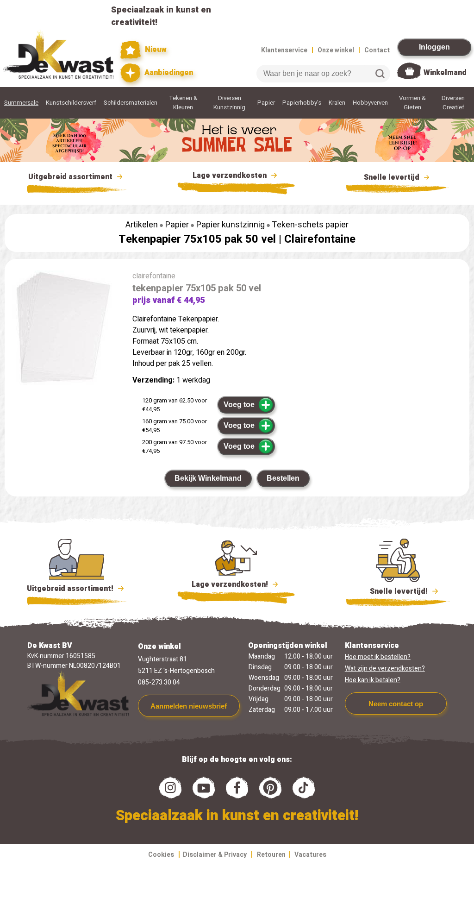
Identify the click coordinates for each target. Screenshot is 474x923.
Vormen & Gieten (412, 103)
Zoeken (380, 73)
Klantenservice (284, 50)
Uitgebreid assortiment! (71, 588)
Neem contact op (395, 704)
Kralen (337, 102)
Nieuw (154, 49)
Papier (266, 102)
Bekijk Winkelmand (208, 478)
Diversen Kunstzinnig (229, 103)
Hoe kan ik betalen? (372, 680)
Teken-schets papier (310, 225)
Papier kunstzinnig (230, 225)
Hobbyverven (370, 102)
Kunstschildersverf (71, 102)
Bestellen (283, 478)
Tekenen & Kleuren (183, 103)
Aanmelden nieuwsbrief (188, 706)
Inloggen (434, 47)
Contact (377, 50)
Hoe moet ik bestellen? (378, 657)
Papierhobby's (301, 102)
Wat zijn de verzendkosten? (385, 668)
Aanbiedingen (168, 72)
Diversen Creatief (453, 103)
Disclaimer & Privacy (215, 855)
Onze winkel (336, 50)
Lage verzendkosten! (231, 584)
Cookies (161, 855)
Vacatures (310, 855)
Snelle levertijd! (392, 591)
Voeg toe (239, 404)
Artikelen (141, 225)
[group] (64, 331)
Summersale (21, 102)
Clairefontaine (320, 239)
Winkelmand (445, 72)
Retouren (271, 855)
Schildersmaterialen (130, 102)
